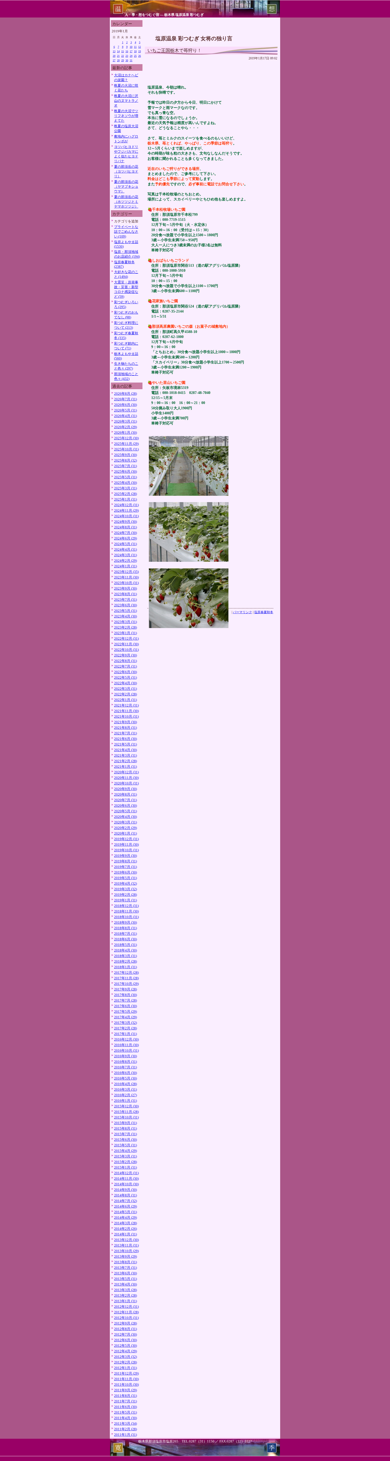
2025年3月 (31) (125, 488)
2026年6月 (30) (125, 405)
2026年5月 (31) (125, 410)
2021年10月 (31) (126, 716)
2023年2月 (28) (125, 627)
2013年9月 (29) (125, 1256)
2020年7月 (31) (125, 800)
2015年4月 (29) (125, 1151)
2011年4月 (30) (125, 1418)
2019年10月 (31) (126, 850)
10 (131, 46)
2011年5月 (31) (125, 1412)
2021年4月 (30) (125, 750)
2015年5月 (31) (125, 1145)
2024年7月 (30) (125, 533)
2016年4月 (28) (125, 1084)
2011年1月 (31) (125, 1435)
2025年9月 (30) (125, 455)
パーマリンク (242, 612)
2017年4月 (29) (125, 1017)
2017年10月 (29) (126, 984)
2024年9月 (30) (125, 522)
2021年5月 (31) (125, 744)
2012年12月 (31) (126, 1307)
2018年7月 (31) (125, 934)
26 (139, 55)
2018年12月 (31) (126, 906)
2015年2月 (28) (125, 1162)
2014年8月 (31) (125, 1195)
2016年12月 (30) (126, 1039)
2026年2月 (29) (125, 427)
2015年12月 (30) (126, 1106)
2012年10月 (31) (126, 1318)
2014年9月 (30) (125, 1190)
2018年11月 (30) (126, 911)
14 (118, 51)
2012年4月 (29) (125, 1351)
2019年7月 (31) (125, 867)
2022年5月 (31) (125, 677)
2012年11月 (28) (126, 1312)
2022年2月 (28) (125, 694)
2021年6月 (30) (125, 739)
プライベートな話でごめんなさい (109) (126, 231)
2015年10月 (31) (126, 1117)
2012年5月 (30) (125, 1346)
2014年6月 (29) (125, 1206)
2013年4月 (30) (125, 1284)
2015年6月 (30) (125, 1140)
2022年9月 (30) (125, 655)
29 (122, 60)
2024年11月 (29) (126, 510)
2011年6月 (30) (125, 1407)
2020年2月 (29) (125, 828)
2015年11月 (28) (126, 1112)
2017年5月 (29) (125, 1012)
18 (135, 51)
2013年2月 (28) (125, 1295)
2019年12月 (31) (126, 839)
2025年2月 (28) (125, 494)
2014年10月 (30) (126, 1184)
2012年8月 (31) (125, 1329)
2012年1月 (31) (125, 1368)
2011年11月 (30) (126, 1379)
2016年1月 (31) (125, 1101)
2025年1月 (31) (125, 499)
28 (118, 60)
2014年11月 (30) (126, 1179)
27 (114, 60)
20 (114, 55)
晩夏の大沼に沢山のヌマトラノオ (126, 100)
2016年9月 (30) (125, 1056)
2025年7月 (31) (125, 466)
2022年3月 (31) (125, 689)
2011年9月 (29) (125, 1390)
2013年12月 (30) (126, 1240)
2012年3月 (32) (125, 1357)
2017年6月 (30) (125, 1006)
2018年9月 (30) (125, 922)
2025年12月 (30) (126, 438)
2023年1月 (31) (125, 633)
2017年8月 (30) (125, 995)
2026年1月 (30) (125, 433)
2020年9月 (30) (125, 789)
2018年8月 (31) (125, 928)
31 (131, 60)
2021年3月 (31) (125, 755)
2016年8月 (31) (125, 1062)
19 (139, 51)
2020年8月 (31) (125, 794)
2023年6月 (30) (125, 605)
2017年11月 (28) (126, 978)
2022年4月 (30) (125, 683)
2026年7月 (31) (125, 399)
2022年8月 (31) (125, 661)
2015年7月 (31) (125, 1134)
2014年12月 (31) (126, 1173)
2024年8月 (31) (125, 527)
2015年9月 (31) (125, 1123)
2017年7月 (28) (125, 1000)
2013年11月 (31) (126, 1245)
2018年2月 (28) (125, 961)
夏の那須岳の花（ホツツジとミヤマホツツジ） (126, 201)
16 (126, 51)
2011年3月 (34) (125, 1423)
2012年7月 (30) (125, 1334)
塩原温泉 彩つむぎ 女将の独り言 (193, 38)
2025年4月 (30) (125, 483)
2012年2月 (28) (125, 1362)
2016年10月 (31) (126, 1050)
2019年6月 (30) (125, 872)
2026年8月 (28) (125, 394)
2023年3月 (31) (125, 622)
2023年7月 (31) (125, 600)
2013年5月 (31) (125, 1279)
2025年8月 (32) (125, 460)
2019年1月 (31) (125, 900)
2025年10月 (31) (126, 449)
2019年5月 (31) (125, 878)
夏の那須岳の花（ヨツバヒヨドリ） (126, 171)
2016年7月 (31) (125, 1067)
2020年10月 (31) (126, 783)
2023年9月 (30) (125, 588)
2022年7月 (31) (125, 666)
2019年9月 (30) (125, 856)
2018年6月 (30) (125, 939)
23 (126, 55)
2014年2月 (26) (125, 1229)
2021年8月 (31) (125, 728)
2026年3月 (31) (125, 421)
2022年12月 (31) (126, 638)
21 (118, 55)
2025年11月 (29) (126, 444)
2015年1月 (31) (125, 1167)
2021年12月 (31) (126, 705)
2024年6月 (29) (125, 538)
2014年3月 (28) (125, 1223)
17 (131, 51)
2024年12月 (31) (126, 505)
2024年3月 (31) (125, 555)
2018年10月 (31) (126, 917)
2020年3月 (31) (125, 822)
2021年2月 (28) (125, 761)
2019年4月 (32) (125, 883)
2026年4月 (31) (125, 416)
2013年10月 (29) (126, 1251)
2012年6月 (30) (125, 1340)
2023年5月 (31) (125, 611)
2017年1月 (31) (125, 1034)
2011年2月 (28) (125, 1429)
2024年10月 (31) (126, 516)
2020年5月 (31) (125, 811)
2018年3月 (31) (125, 956)
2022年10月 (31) (126, 650)
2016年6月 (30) (125, 1073)
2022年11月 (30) (126, 644)
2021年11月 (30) (126, 711)
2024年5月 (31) (125, 544)
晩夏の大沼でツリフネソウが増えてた (126, 115)
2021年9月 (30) (125, 722)
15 (122, 51)
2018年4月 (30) (125, 950)
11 (135, 46)
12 (139, 46)
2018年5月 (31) (125, 945)
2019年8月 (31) (125, 861)
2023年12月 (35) (126, 572)
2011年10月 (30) (126, 1385)
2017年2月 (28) (125, 1028)
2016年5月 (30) (125, 1078)
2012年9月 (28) (125, 1323)
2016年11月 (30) (126, 1045)
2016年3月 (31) (125, 1089)
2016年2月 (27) (125, 1095)
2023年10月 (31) (126, 583)
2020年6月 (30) (125, 806)
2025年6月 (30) (125, 471)
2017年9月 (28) (125, 989)
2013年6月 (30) (125, 1273)
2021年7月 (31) (125, 733)
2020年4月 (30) (125, 817)
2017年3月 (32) (125, 1023)
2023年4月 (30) (125, 616)
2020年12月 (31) (126, 772)
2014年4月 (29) (125, 1217)
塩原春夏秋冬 (263, 612)
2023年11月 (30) (126, 577)
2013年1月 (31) (125, 1301)
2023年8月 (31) (125, 594)
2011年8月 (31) (125, 1396)
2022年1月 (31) (125, 700)
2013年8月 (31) (125, 1262)
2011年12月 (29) (126, 1373)
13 (114, 51)
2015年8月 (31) (125, 1128)
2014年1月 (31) (125, 1234)
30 (126, 60)
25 (135, 55)
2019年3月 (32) (125, 889)
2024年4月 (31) (125, 549)
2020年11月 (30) (126, 778)
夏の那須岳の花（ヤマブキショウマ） (126, 186)
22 (122, 55)
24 (131, 55)
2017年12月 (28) (126, 973)
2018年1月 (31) (125, 967)
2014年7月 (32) (125, 1201)
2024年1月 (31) (125, 566)
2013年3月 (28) (125, 1290)
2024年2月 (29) (125, 561)
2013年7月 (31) (125, 1268)
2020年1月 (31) (125, 833)
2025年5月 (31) (125, 477)
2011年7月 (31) (125, 1401)
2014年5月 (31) (125, 1212)
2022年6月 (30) (125, 672)
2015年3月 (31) (125, 1156)
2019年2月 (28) (125, 895)
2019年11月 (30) (126, 844)
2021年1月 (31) (125, 767)
